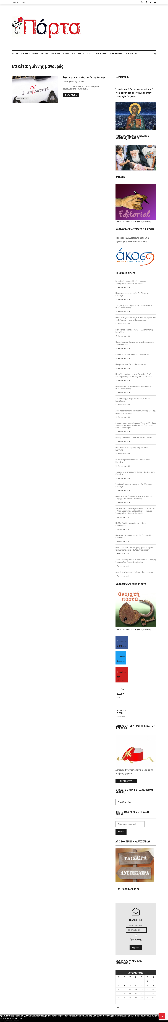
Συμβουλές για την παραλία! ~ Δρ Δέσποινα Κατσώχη (134, 485)
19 (130, 993)
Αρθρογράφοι (100, 54)
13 (136, 989)
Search (121, 831)
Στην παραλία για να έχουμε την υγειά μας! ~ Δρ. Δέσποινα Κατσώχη (136, 412)
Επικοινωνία (116, 54)
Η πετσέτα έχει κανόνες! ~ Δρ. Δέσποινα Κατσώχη (132, 294)
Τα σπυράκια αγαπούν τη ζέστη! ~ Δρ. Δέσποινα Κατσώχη (135, 473)
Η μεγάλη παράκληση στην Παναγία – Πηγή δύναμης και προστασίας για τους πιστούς (134, 375)
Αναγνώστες (22, 98)
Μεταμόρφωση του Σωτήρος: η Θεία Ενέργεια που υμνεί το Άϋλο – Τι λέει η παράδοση (135, 549)
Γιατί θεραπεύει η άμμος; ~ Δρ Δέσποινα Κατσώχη (132, 448)
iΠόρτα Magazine (29, 54)
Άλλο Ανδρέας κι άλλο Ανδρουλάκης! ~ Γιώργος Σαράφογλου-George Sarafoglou (136, 561)
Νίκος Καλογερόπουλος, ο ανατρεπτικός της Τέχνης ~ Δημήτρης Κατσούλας (134, 497)
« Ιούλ (118, 1008)
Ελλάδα (44, 54)
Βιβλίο (66, 54)
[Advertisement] (120, 26)
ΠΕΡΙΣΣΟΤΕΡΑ (126, 781)
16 (153, 989)
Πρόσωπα (55, 54)
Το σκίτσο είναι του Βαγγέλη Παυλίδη (133, 221)
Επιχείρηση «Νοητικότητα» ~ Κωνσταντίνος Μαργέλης (134, 331)
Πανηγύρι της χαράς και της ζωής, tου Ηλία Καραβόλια (134, 536)
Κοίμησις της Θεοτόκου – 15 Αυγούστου (132, 354)
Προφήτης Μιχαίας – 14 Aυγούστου (131, 364)
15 (147, 989)
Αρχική (15, 54)
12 (130, 989)
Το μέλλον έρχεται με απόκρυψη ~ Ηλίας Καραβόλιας (133, 400)
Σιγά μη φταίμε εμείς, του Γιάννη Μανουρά (84, 77)
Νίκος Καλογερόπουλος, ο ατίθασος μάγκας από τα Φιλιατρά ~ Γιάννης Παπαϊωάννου (136, 319)
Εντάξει (3, 1021)
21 (142, 993)
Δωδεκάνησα (78, 54)
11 (124, 989)
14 (142, 989)
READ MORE (71, 95)
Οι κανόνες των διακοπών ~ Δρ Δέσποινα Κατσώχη (133, 461)
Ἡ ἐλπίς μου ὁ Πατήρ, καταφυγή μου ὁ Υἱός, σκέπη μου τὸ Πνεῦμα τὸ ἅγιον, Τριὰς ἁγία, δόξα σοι (134, 93)
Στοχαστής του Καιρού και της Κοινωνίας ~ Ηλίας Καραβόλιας (134, 306)
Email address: (136, 925)
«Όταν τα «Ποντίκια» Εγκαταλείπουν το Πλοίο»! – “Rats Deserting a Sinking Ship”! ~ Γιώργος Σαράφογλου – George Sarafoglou (135, 511)
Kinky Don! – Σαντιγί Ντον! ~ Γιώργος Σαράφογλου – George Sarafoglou (131, 282)
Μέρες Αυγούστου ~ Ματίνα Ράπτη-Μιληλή (134, 438)
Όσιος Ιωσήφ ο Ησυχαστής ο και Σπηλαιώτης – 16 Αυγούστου (136, 343)
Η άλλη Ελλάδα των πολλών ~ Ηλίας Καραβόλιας (131, 524)
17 (118, 993)
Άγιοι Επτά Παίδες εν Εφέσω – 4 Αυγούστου (134, 572)
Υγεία (89, 54)
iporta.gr (67, 82)
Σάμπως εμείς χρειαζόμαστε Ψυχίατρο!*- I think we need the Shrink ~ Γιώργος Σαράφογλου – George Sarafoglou (136, 425)
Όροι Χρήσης (131, 54)
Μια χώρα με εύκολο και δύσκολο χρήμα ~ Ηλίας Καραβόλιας (133, 387)
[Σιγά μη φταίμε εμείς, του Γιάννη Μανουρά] (35, 89)
